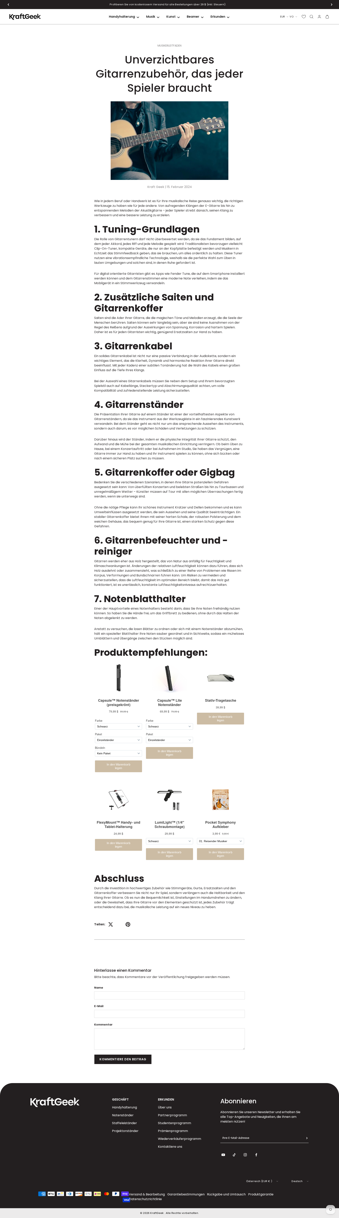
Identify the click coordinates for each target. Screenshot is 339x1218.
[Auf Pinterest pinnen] (128, 924)
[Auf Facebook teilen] (119, 924)
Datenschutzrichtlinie (145, 1199)
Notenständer (123, 1115)
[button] (8, 4)
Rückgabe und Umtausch (226, 1194)
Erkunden (218, 16)
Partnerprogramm (172, 1115)
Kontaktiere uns (170, 1146)
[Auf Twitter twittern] (110, 924)
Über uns (165, 1107)
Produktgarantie (260, 1194)
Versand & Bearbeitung (147, 1194)
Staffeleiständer (124, 1123)
